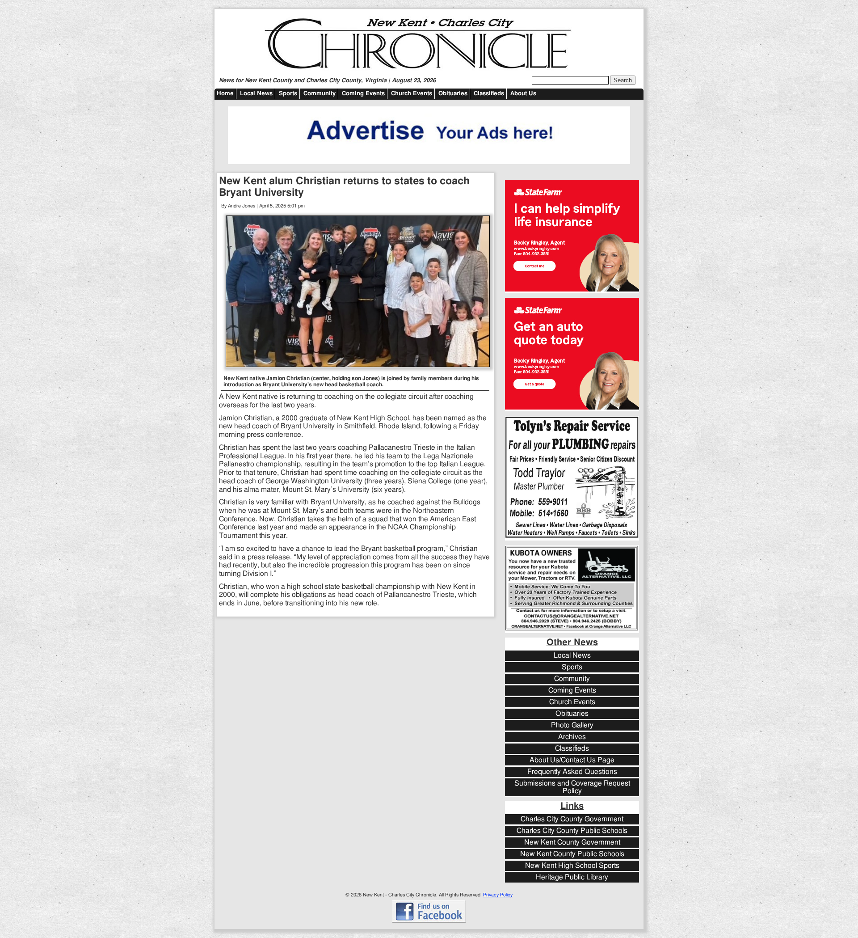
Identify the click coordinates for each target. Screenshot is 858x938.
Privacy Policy (498, 894)
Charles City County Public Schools (572, 831)
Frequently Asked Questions (572, 772)
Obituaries (452, 94)
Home (225, 94)
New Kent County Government (572, 842)
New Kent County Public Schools (572, 854)
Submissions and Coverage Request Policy (572, 787)
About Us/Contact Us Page (572, 760)
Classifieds (489, 94)
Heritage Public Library (572, 877)
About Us (523, 94)
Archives (572, 737)
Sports (288, 94)
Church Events (411, 94)
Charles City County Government (572, 819)
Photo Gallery (572, 725)
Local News (256, 94)
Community (319, 94)
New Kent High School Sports (572, 865)
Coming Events (363, 94)
